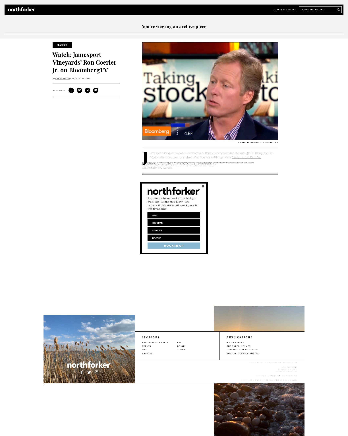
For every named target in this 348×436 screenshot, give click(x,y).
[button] (174, 203)
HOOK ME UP (173, 245)
